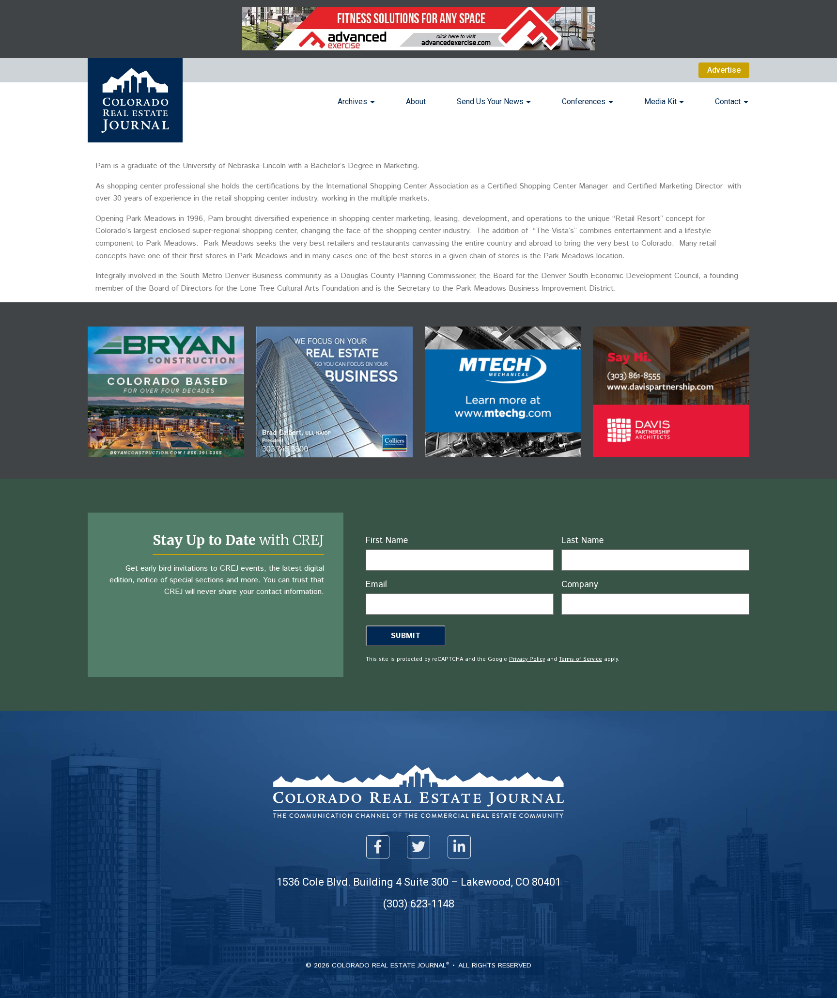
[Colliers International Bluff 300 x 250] (334, 464)
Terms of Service (580, 659)
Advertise (724, 70)
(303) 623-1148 (418, 904)
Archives (352, 101)
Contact (728, 101)
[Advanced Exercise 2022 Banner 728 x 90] (418, 48)
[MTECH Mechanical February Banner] (503, 464)
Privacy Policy (527, 659)
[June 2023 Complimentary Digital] (671, 464)
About (416, 101)
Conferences (583, 101)
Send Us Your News (490, 101)
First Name (387, 540)
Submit (405, 635)
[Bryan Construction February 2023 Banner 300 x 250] (166, 464)
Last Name (582, 540)
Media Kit (660, 101)
